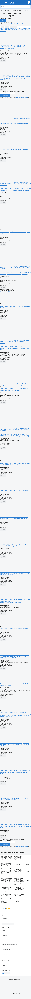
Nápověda (4, 918)
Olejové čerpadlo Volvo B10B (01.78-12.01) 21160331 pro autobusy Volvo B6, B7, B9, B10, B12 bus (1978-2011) (15, 189)
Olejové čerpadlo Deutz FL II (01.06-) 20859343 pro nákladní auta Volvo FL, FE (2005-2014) (14, 389)
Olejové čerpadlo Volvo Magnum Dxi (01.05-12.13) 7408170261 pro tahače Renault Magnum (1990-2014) (14, 435)
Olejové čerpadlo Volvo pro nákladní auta (6, 895)
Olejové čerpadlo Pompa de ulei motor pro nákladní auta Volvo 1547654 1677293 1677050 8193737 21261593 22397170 (15, 772)
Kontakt (3, 920)
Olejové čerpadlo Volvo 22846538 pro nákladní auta (14, 123)
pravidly (26, 97)
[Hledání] (28, 6)
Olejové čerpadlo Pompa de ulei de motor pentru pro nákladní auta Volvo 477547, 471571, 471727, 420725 (14, 629)
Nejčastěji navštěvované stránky (9, 957)
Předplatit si (5, 95)
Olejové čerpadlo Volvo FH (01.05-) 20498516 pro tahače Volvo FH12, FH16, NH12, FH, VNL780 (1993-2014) (15, 273)
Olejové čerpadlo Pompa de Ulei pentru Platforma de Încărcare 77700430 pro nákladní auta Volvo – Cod (14, 517)
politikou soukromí (19, 97)
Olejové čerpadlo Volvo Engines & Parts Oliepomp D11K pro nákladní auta (6, 900)
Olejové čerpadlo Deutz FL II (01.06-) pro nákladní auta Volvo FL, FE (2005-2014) (7, 858)
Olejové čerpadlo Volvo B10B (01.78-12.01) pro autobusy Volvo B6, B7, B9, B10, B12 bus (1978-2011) (6, 871)
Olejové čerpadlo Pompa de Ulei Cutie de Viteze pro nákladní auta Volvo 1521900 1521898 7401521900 (14, 491)
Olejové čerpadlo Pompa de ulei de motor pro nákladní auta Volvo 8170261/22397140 (14, 799)
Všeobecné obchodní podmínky (9, 944)
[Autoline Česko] (9, 2)
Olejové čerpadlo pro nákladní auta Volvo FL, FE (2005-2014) (6, 864)
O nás (3, 915)
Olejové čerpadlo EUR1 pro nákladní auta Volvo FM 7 (14, 149)
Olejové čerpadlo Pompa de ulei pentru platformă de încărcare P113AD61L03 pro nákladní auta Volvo (14, 545)
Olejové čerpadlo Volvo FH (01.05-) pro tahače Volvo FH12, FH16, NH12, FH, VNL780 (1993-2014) (6, 881)
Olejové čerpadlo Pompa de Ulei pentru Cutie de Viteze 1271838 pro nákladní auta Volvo (15, 463)
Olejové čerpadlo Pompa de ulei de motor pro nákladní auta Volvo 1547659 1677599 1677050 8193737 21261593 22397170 (15, 826)
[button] (29, 2)
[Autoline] (2, 10)
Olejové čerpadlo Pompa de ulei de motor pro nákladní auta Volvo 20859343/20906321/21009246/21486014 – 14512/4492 (14, 744)
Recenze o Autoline (6, 952)
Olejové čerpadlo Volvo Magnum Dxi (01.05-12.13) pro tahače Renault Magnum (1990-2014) (7, 889)
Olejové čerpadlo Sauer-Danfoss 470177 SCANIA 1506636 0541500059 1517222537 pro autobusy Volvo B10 (14, 348)
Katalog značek (5, 954)
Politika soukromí (6, 947)
